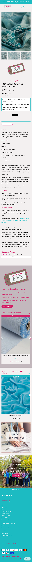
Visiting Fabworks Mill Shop (8, 523)
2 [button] (15, 451)
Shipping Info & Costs (6, 511)
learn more (16, 475)
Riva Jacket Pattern (6, 220)
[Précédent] (1, 338)
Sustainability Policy (6, 535)
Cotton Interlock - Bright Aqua (16, 415)
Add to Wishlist (7, 124)
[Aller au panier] (29, 7)
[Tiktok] (9, 495)
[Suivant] (30, 338)
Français (15, 543)
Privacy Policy (4, 533)
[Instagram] (4, 495)
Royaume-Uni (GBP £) (5, 543)
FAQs (2, 509)
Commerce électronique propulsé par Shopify (11, 558)
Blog (2, 525)
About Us (3, 505)
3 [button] (16, 451)
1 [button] (14, 451)
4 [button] (18, 451)
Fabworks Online (5, 81)
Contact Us (4, 507)
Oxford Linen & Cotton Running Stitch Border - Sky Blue (15, 356)
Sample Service (5, 513)
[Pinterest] (11, 495)
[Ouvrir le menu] (2, 6)
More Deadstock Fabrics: (11, 313)
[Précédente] (3, 31)
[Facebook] (2, 495)
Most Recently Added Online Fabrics (12, 372)
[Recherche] (26, 7)
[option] (16, 31)
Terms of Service (5, 515)
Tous (29, 313)
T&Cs (2, 538)
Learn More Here (7, 306)
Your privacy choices (6, 520)
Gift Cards (3, 530)
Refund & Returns (5, 518)
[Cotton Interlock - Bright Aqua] (15, 394)
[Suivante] (29, 31)
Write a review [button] (16, 257)
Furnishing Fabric (15, 81)
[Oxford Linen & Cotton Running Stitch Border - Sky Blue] (15, 334)
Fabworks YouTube (6, 528)
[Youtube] (7, 495)
